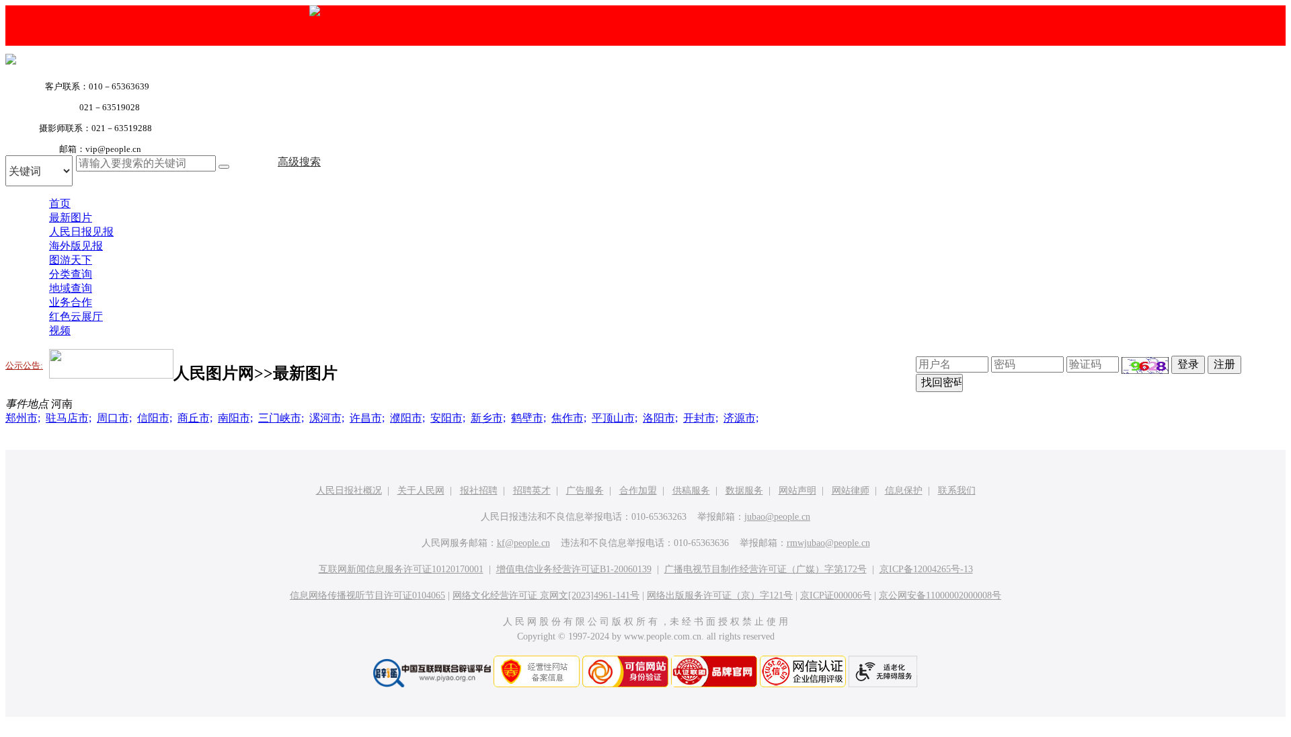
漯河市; (326, 418)
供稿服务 (691, 491)
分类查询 (70, 274)
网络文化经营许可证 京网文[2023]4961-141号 (546, 595)
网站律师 (850, 491)
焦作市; (568, 418)
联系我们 (957, 491)
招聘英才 (532, 491)
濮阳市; (407, 418)
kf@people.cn (523, 543)
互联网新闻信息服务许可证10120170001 (401, 569)
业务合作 (70, 302)
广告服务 (585, 491)
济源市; (740, 418)
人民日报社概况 (349, 491)
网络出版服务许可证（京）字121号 (720, 595)
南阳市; (235, 418)
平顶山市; (614, 418)
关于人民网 (420, 491)
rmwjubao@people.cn (828, 543)
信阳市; (154, 418)
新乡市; (488, 418)
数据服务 (744, 491)
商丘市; (195, 418)
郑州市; (22, 418)
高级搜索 (299, 161)
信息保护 (904, 491)
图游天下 (70, 260)
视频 (60, 330)
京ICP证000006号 (835, 595)
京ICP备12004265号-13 (926, 569)
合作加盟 (638, 491)
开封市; (700, 418)
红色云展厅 (76, 316)
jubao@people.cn (777, 517)
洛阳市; (660, 418)
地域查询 (70, 288)
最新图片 (70, 217)
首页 (60, 203)
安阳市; (447, 418)
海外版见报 (76, 245)
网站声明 (797, 491)
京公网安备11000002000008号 (940, 595)
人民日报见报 (81, 231)
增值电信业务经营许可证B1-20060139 (574, 569)
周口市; (114, 418)
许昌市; (367, 418)
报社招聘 (479, 491)
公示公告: (24, 365)
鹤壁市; (528, 418)
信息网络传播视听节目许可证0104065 (367, 595)
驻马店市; (68, 418)
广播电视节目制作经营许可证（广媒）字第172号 (765, 569)
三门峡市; (281, 418)
